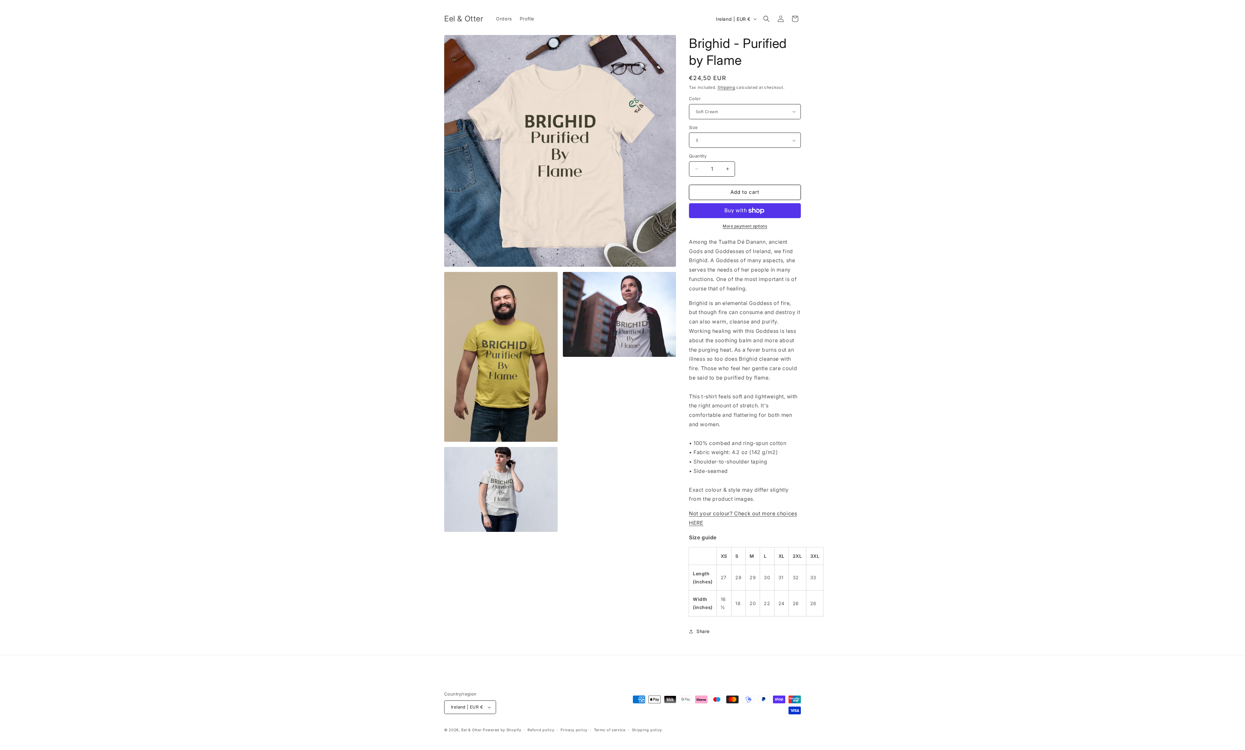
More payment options (745, 226)
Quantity (697, 155)
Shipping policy (647, 730)
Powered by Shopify (502, 730)
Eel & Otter (471, 730)
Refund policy (541, 730)
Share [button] (703, 631)
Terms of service (609, 730)
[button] (766, 19)
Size (693, 127)
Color (695, 98)
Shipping (726, 87)
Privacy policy (574, 730)
